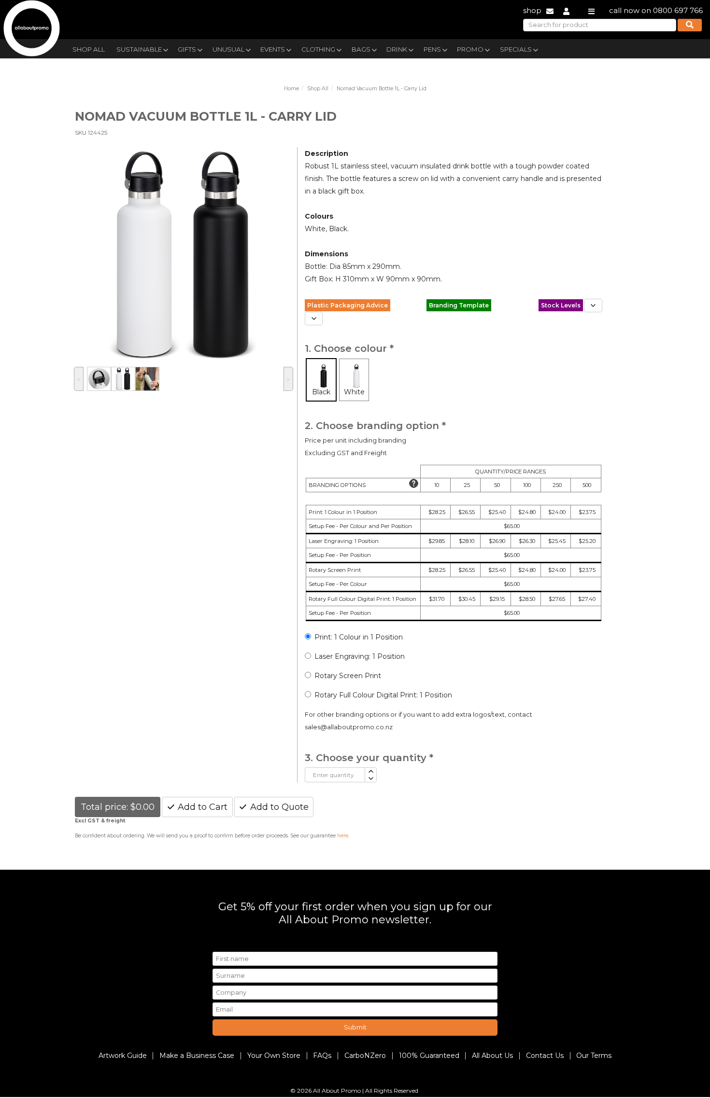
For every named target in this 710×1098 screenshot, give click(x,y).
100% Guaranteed (429, 1055)
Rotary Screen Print (347, 675)
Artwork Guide (123, 1055)
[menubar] (332, 48)
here (342, 836)
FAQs (322, 1055)
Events (272, 49)
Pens (432, 49)
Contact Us (545, 1055)
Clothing (318, 49)
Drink (396, 49)
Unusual (228, 49)
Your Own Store (273, 1055)
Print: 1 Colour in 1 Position (358, 637)
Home (291, 88)
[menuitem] (89, 48)
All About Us (492, 1055)
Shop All (88, 49)
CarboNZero (365, 1055)
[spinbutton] (335, 775)
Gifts (187, 49)
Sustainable (139, 49)
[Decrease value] (370, 778)
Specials (516, 49)
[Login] (566, 10)
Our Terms (593, 1055)
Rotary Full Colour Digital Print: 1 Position (383, 695)
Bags (361, 49)
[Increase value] (370, 771)
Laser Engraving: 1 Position (359, 656)
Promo (470, 49)
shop (532, 10)
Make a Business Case (196, 1055)
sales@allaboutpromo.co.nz (349, 727)
